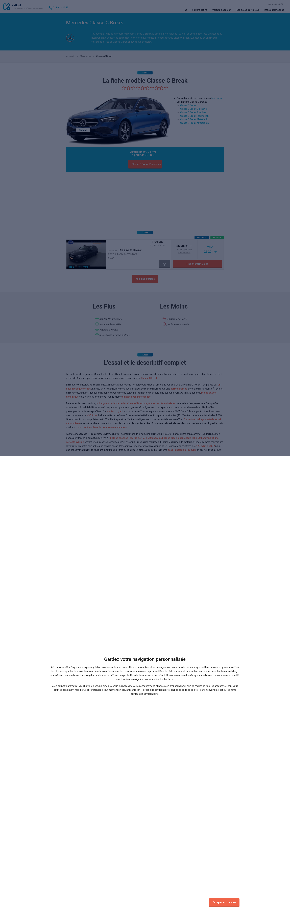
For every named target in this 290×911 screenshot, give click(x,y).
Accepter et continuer (224, 902)
